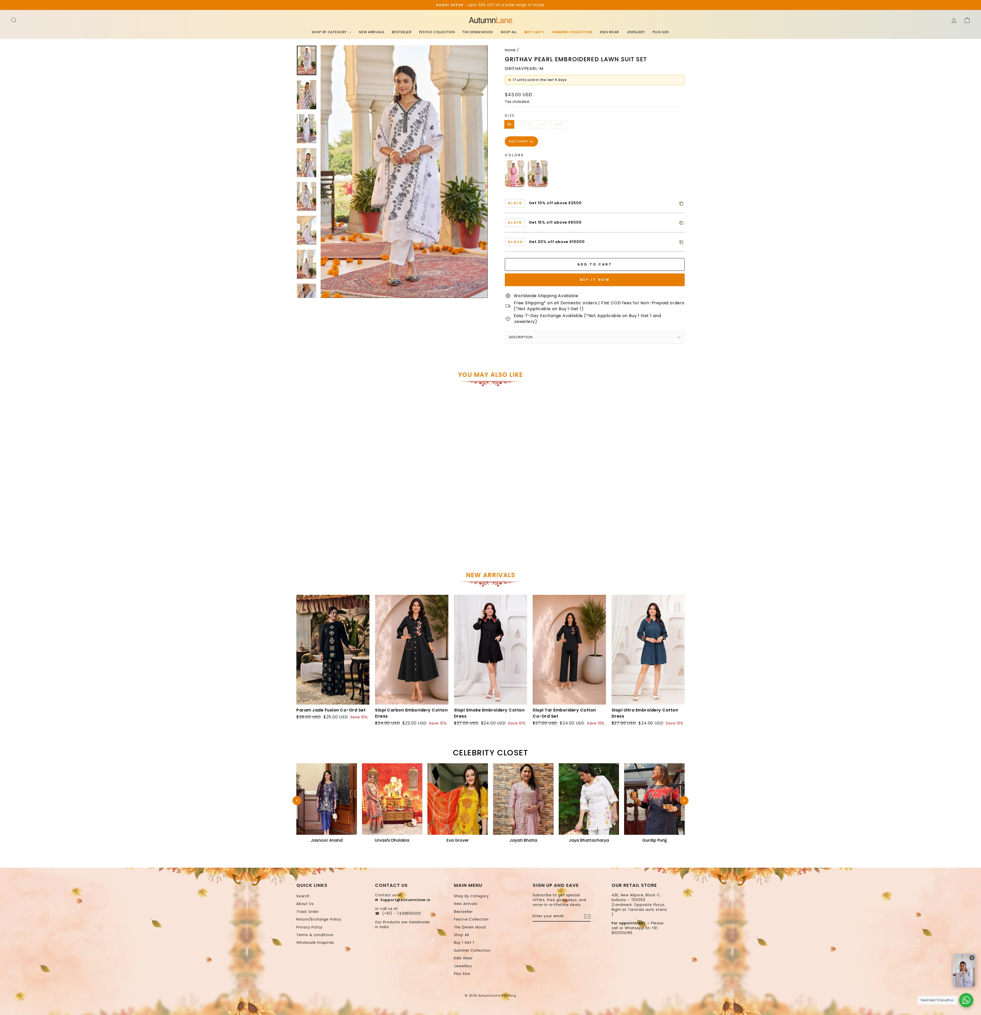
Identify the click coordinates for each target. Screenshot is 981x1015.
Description (521, 337)
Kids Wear (609, 32)
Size (510, 115)
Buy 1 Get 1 (534, 32)
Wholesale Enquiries (315, 942)
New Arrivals (371, 32)
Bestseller (402, 32)
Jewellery (636, 32)
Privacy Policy (309, 927)
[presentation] (297, 800)
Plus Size (661, 32)
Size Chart (519, 141)
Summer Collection (572, 32)
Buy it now (595, 279)
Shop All (509, 32)
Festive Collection (437, 32)
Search (303, 896)
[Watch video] (964, 970)
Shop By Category (329, 32)
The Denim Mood (477, 32)
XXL (543, 124)
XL (530, 124)
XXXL (559, 124)
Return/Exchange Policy (318, 919)
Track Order (307, 911)
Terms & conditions (314, 935)
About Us (304, 903)
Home (510, 50)
